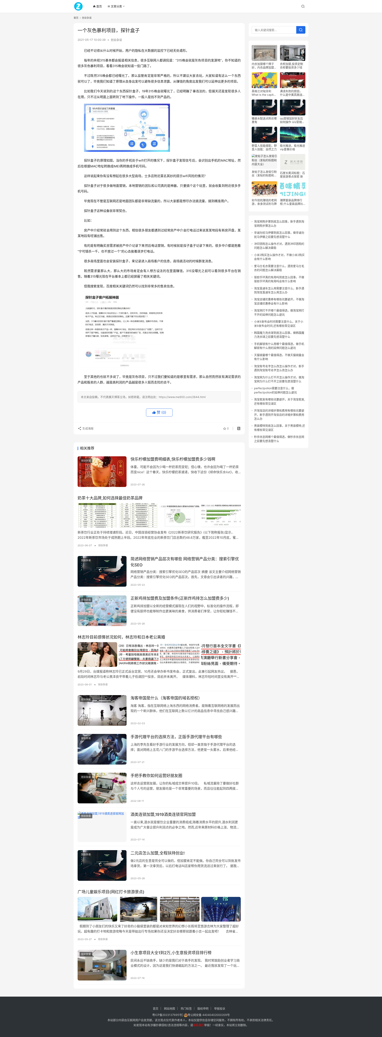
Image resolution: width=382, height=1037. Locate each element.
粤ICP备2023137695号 (167, 1015)
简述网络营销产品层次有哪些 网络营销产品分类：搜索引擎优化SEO (185, 562)
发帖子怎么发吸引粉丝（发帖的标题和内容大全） (264, 173)
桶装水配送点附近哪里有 (264, 120)
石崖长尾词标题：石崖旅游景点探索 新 (292, 174)
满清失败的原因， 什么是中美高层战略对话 (292, 93)
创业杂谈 (116, 39)
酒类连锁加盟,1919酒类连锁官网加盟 (163, 814)
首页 (97, 6)
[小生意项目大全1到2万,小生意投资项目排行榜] (102, 965)
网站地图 (169, 1008)
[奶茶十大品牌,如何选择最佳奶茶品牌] (159, 515)
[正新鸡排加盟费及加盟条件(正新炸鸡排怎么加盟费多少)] (102, 610)
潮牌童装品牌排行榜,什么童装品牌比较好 (291, 202)
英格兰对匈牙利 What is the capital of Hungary (264, 93)
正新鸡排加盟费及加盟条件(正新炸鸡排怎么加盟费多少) (180, 598)
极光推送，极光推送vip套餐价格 (292, 147)
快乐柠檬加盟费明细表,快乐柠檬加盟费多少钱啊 (173, 459)
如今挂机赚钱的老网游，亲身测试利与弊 (264, 201)
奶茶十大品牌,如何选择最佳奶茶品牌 (110, 498)
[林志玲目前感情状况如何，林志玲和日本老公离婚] (159, 654)
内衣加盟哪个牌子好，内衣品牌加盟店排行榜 (264, 65)
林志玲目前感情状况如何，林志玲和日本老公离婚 (121, 637)
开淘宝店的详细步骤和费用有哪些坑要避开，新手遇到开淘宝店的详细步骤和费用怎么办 (279, 414)
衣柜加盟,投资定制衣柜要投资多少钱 (291, 65)
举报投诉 (219, 1008)
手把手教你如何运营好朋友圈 (156, 775)
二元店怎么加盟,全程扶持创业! (158, 853)
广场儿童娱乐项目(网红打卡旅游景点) (111, 892)
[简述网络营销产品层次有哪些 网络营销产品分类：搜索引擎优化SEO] (102, 571)
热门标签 (186, 1008)
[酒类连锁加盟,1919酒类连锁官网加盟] (102, 827)
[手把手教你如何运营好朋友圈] (102, 788)
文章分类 (114, 6)
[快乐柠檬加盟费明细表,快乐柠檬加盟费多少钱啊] (102, 471)
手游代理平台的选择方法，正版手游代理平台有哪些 (176, 737)
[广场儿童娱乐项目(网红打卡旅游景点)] (159, 909)
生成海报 (88, 428)
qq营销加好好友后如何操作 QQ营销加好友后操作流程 (292, 120)
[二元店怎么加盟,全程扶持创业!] (102, 865)
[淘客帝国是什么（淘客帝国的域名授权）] (102, 710)
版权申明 (203, 1008)
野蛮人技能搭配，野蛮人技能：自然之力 (264, 147)
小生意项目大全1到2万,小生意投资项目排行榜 (171, 952)
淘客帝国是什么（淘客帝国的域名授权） (166, 698)
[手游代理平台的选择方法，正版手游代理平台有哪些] (102, 749)
